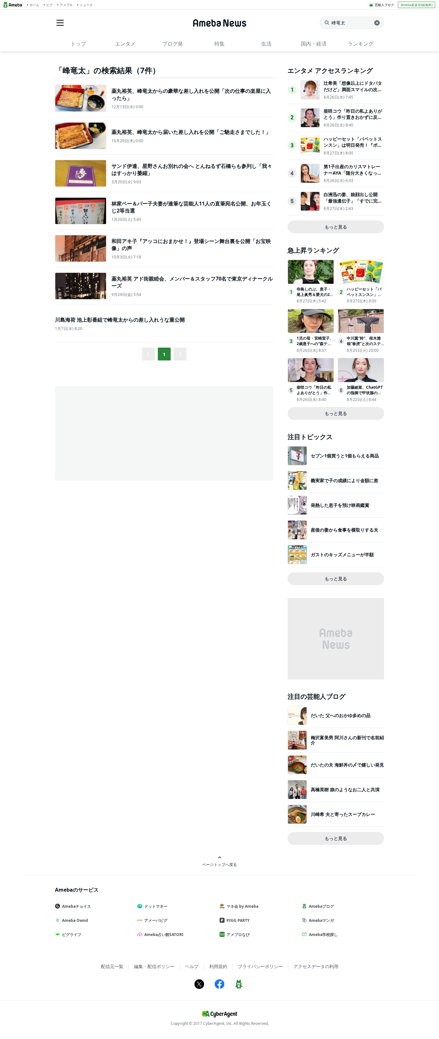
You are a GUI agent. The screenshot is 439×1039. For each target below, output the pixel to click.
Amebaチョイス (76, 906)
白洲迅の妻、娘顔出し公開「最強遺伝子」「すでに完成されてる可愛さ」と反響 (353, 200)
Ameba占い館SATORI (164, 934)
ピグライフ (71, 934)
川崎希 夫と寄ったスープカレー (343, 814)
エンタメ (125, 43)
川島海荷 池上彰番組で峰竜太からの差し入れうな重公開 (120, 319)
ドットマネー (155, 906)
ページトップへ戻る (219, 864)
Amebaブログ (321, 906)
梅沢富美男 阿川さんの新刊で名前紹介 (347, 740)
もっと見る (336, 227)
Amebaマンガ (321, 920)
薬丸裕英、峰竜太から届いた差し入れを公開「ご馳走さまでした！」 (191, 131)
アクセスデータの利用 (315, 966)
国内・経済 (314, 43)
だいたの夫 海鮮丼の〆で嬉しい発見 (347, 765)
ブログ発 (172, 43)
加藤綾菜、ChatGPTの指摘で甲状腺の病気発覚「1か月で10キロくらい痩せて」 (365, 395)
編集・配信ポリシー (154, 966)
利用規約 (218, 966)
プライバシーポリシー (260, 966)
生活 (266, 43)
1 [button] (164, 354)
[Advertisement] (113, 433)
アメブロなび (238, 934)
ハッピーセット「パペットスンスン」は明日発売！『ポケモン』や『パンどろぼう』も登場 (353, 148)
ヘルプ (192, 966)
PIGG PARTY (238, 920)
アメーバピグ (155, 920)
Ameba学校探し (323, 934)
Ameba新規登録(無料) (417, 5)
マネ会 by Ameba (242, 906)
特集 (219, 43)
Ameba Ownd (75, 920)
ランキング (360, 43)
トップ (78, 43)
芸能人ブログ (384, 5)
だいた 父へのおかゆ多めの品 (341, 715)
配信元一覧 (112, 966)
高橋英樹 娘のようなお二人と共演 (345, 789)
